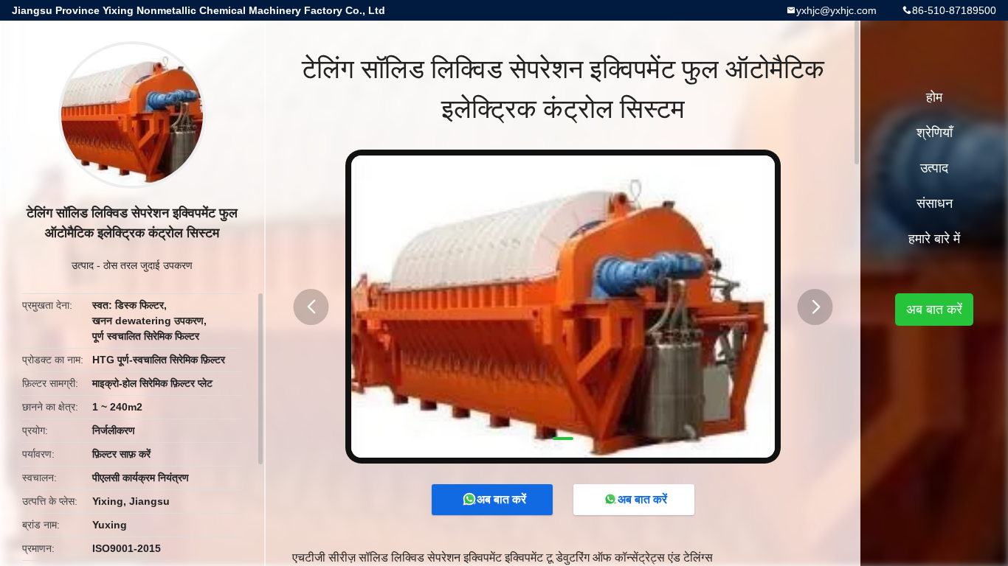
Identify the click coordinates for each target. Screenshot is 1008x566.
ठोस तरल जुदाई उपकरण (148, 265)
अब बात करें (501, 499)
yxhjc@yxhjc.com (836, 10)
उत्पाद (83, 265)
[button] (311, 307)
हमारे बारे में (934, 238)
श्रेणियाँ (934, 132)
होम (934, 97)
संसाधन (934, 203)
